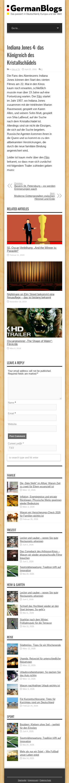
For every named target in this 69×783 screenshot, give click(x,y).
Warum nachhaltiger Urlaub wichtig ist (40, 685)
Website (12, 424)
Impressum (33, 780)
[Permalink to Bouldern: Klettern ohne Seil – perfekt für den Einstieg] (12, 733)
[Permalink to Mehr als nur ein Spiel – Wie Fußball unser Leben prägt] (12, 760)
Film (39, 96)
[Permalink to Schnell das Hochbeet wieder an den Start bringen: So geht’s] (12, 614)
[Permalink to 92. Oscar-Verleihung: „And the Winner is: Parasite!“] (34, 243)
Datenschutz (45, 780)
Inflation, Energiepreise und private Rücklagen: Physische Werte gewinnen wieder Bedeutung (40, 500)
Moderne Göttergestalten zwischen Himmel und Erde (34, 196)
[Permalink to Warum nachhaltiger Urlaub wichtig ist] (12, 694)
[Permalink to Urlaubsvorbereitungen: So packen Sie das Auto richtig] (12, 680)
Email (11, 413)
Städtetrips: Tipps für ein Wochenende (40, 645)
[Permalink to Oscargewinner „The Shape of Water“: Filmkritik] (34, 336)
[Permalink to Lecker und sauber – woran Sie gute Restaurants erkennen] (12, 546)
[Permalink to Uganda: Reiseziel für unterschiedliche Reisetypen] (12, 667)
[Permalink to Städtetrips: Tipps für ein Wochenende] (12, 653)
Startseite (22, 780)
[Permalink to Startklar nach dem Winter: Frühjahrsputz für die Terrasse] (12, 628)
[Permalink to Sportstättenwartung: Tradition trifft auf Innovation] (12, 575)
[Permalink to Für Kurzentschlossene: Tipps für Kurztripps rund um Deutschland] (12, 707)
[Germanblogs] (34, 12)
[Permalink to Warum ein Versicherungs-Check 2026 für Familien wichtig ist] (12, 521)
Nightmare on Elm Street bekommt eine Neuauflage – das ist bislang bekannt (30, 296)
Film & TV (16, 69)
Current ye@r (16, 443)
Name (11, 402)
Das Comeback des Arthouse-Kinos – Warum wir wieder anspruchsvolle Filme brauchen (41, 554)
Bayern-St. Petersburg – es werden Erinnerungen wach (34, 186)
